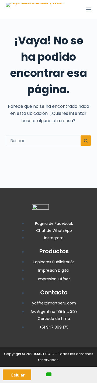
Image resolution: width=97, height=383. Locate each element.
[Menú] (88, 9)
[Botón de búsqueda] (86, 140)
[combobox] (43, 140)
